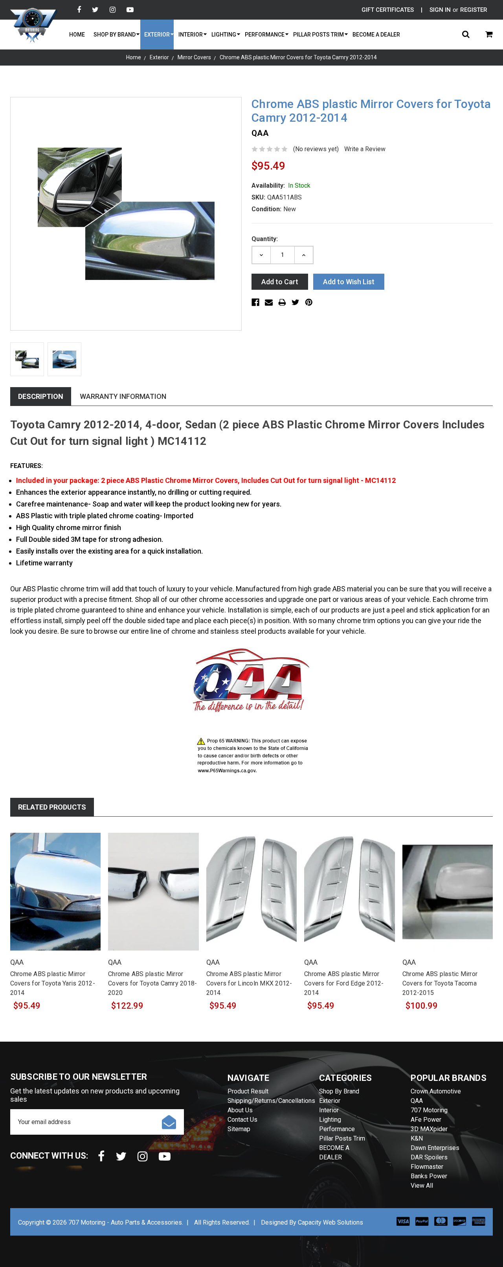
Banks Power (429, 1176)
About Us (240, 1110)
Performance (265, 34)
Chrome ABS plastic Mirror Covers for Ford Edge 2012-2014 (344, 983)
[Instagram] (113, 10)
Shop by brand (115, 34)
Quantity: (265, 239)
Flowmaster (427, 1166)
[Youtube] (130, 10)
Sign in (440, 9)
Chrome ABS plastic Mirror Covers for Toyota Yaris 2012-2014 (52, 983)
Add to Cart (55, 900)
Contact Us (242, 1119)
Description (40, 396)
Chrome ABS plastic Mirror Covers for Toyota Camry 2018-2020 (152, 983)
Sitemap (239, 1129)
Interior (190, 34)
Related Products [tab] (52, 807)
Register (473, 9)
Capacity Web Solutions (330, 1222)
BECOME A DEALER (376, 34)
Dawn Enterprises (435, 1148)
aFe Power (426, 1119)
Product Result (248, 1091)
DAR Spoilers (429, 1157)
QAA (417, 1100)
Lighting (223, 34)
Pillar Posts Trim (318, 34)
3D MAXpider (429, 1129)
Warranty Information (123, 396)
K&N (417, 1138)
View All (422, 1185)
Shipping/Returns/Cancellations (271, 1100)
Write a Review (365, 149)
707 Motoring (429, 1110)
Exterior (157, 34)
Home (77, 34)
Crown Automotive (436, 1091)
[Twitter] (95, 10)
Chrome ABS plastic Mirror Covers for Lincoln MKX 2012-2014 (249, 983)
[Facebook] (79, 10)
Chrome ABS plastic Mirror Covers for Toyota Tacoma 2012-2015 (439, 983)
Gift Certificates (388, 9)
